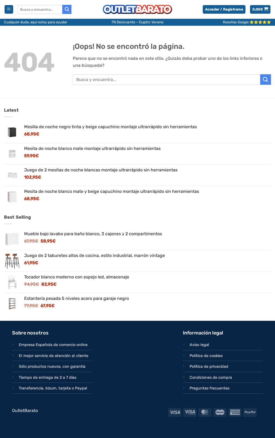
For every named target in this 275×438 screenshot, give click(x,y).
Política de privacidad (209, 366)
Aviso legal (199, 345)
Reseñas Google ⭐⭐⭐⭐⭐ (247, 22)
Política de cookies (206, 356)
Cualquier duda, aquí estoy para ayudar (35, 22)
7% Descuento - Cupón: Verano (137, 22)
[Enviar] (66, 9)
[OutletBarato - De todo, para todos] (137, 9)
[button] (9, 9)
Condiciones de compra (211, 377)
